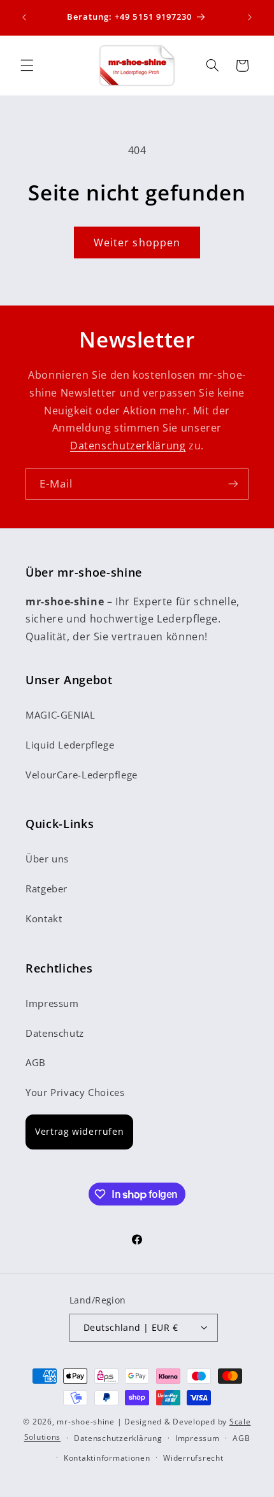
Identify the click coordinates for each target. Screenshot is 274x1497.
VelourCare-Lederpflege (81, 774)
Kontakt (43, 918)
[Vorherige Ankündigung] (24, 17)
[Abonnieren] (233, 484)
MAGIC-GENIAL (60, 714)
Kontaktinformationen (107, 1458)
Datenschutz (54, 1033)
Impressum (52, 1003)
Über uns (47, 858)
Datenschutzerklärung (128, 446)
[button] (26, 65)
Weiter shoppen (137, 242)
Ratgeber (46, 888)
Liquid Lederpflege (69, 744)
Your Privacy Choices (75, 1092)
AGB (35, 1062)
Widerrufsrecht (193, 1458)
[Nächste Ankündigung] (250, 17)
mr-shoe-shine (86, 1421)
